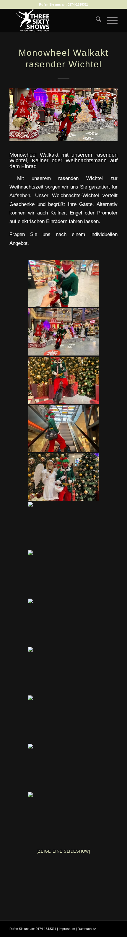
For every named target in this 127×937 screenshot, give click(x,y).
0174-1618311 (78, 4)
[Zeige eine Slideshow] (63, 851)
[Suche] (95, 20)
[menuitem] (95, 20)
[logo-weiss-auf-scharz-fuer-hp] (52, 20)
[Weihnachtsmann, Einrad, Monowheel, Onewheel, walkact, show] (63, 670)
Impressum (67, 929)
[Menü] (109, 20)
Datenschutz (87, 929)
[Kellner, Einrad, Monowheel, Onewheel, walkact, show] (63, 719)
